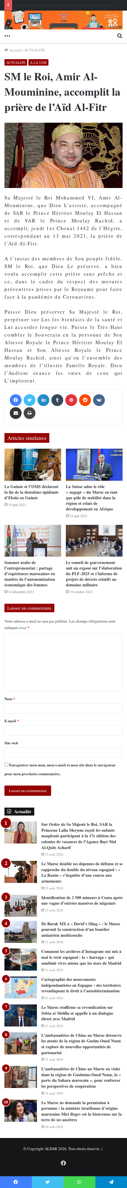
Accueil (14, 50)
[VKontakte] (99, 400)
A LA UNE (38, 62)
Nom (9, 698)
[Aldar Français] (63, 20)
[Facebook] (16, 400)
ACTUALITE (34, 50)
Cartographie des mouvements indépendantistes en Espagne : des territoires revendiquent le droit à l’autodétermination (81, 985)
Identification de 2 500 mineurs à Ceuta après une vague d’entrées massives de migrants (82, 900)
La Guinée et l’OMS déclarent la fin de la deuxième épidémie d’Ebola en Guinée (31, 492)
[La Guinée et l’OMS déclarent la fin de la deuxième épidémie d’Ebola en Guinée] (32, 464)
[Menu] (7, 35)
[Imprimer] (29, 413)
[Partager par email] (16, 413)
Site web (11, 743)
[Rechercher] (120, 35)
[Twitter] (29, 400)
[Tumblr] (57, 400)
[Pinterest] (71, 400)
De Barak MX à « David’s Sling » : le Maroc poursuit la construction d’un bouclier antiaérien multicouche (80, 929)
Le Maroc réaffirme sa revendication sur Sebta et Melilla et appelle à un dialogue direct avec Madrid (77, 1013)
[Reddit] (85, 400)
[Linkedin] (43, 400)
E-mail (11, 720)
